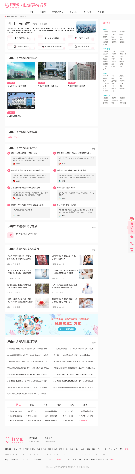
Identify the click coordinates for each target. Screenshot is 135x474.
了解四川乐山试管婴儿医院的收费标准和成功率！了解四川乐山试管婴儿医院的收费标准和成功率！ (74, 368)
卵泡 (120, 59)
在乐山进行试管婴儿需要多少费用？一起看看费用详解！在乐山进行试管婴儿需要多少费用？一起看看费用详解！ (28, 368)
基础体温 (105, 34)
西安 (99, 449)
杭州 (71, 449)
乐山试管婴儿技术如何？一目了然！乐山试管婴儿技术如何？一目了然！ (28, 381)
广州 (44, 449)
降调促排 (105, 103)
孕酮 (112, 76)
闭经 (120, 37)
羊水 (112, 86)
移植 (120, 100)
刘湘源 (86, 459)
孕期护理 (122, 88)
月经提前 (105, 39)
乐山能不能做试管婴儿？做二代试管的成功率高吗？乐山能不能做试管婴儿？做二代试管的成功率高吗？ (74, 349)
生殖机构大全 (57, 12)
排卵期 (121, 34)
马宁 (79, 459)
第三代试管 (122, 103)
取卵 (112, 103)
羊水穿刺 (122, 81)
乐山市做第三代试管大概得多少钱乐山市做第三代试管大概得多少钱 (28, 387)
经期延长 (105, 42)
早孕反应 (105, 76)
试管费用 (114, 98)
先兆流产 (122, 61)
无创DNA (106, 83)
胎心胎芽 (122, 76)
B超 (120, 78)
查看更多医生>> (13, 137)
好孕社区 (73, 12)
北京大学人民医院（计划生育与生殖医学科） (27, 459)
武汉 (60, 449)
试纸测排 (122, 32)
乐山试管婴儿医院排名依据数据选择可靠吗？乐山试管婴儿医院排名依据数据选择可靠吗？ (74, 381)
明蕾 (74, 459)
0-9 (104, 454)
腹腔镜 (105, 59)
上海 (33, 449)
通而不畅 (105, 64)
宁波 (104, 449)
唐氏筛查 (114, 81)
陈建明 (100, 459)
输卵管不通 (122, 54)
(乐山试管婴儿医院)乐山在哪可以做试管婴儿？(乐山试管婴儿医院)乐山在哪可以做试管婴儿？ (28, 394)
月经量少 (122, 39)
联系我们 (48, 438)
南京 (82, 449)
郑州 (93, 449)
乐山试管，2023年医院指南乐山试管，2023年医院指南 (71, 355)
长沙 (66, 449)
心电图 (105, 78)
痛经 (112, 37)
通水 (112, 56)
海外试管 (105, 100)
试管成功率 (114, 100)
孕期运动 (105, 91)
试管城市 (15, 16)
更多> (94, 149)
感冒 (112, 78)
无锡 (88, 449)
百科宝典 (87, 12)
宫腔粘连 (105, 56)
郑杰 (106, 459)
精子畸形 (105, 61)
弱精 (120, 66)
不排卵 (113, 59)
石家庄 (27, 449)
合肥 (115, 449)
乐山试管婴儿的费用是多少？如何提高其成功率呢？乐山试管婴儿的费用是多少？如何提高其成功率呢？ (28, 374)
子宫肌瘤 (114, 54)
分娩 (104, 86)
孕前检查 (105, 32)
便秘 (120, 86)
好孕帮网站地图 (50, 441)
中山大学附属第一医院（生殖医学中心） (51, 459)
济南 (38, 449)
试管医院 (122, 98)
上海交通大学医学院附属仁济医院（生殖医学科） (39, 459)
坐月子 (121, 83)
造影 (112, 64)
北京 (15, 449)
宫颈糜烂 (114, 42)
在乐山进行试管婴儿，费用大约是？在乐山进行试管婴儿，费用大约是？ (28, 361)
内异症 (121, 64)
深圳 (49, 449)
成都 (55, 449)
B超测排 (113, 32)
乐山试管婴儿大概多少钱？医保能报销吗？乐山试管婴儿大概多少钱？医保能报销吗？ (28, 349)
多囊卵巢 (105, 51)
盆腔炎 (105, 44)
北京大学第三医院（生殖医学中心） (16, 459)
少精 (104, 69)
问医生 (43, 12)
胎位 (104, 81)
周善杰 (93, 459)
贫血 (104, 88)
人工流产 (122, 51)
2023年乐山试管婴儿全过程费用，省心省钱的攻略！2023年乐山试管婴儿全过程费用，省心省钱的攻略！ (28, 355)
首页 (32, 12)
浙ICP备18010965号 (83, 467)
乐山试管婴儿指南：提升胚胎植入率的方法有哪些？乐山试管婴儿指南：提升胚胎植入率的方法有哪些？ (74, 374)
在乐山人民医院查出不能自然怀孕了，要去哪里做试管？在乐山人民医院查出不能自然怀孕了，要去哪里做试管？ (74, 387)
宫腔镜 (121, 56)
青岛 (110, 449)
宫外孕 (105, 66)
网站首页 (9, 16)
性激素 (113, 51)
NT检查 (113, 91)
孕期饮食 (114, 88)
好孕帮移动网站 (34, 441)
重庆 (77, 449)
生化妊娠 (105, 54)
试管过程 (105, 98)
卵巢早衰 (114, 61)
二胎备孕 (114, 34)
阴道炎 (105, 37)
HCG (112, 83)
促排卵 (113, 66)
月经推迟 (114, 39)
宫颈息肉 (122, 42)
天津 (20, 449)
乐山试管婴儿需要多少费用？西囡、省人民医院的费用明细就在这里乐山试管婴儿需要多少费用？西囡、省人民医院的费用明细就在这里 (74, 361)
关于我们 (101, 12)
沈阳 (121, 449)
